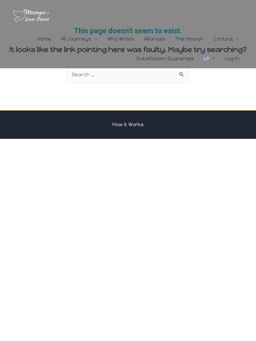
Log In (232, 59)
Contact (223, 39)
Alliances (154, 39)
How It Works (128, 125)
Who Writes (120, 39)
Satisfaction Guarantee (165, 59)
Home (44, 39)
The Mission (189, 39)
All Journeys (76, 39)
